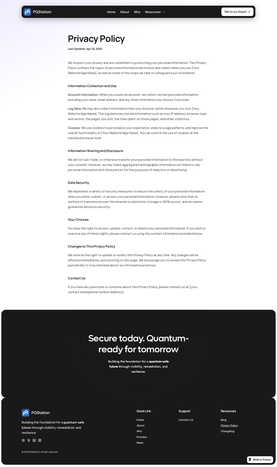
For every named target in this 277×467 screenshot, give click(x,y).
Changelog (227, 431)
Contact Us (186, 420)
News (140, 442)
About (124, 12)
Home (111, 12)
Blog (223, 420)
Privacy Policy (229, 425)
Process (142, 437)
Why (137, 12)
